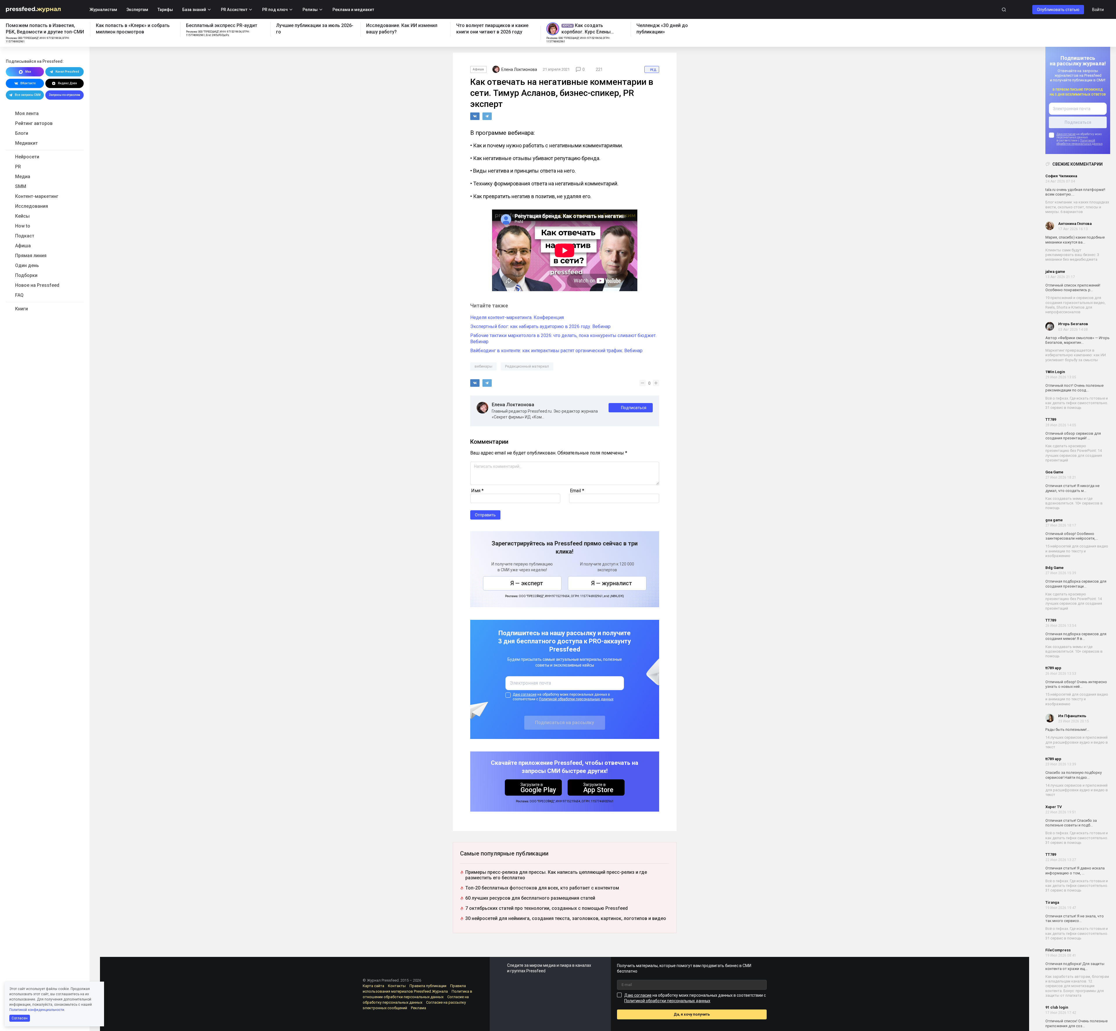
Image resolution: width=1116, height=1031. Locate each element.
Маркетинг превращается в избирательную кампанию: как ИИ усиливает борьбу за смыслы (1075, 355)
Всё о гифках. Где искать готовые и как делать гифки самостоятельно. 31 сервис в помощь (1076, 403)
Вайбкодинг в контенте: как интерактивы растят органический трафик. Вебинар (556, 350)
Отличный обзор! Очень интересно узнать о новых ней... (1076, 684)
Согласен (20, 1018)
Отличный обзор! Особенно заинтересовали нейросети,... (1071, 535)
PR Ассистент (234, 9)
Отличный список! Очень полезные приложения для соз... (1076, 1023)
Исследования (31, 206)
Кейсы (22, 216)
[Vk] (475, 116)
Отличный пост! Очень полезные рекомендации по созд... (1074, 387)
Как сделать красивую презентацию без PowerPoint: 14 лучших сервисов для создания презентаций (1073, 453)
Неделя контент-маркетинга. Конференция (517, 317)
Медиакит (26, 143)
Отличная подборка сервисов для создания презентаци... (1075, 583)
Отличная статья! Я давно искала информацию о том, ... (1075, 870)
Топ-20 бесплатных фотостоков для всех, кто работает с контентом (542, 888)
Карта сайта (373, 986)
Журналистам (103, 9)
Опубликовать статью (1058, 9)
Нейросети (27, 157)
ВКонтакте (28, 83)
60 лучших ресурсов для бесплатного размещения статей (530, 898)
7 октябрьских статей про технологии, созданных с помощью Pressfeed (546, 908)
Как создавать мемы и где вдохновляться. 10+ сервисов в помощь (1074, 503)
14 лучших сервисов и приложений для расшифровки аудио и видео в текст (1076, 742)
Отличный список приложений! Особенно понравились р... (1072, 287)
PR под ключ (275, 9)
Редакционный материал (527, 366)
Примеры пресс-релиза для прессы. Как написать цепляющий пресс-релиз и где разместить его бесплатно (556, 874)
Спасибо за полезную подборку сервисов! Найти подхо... (1073, 775)
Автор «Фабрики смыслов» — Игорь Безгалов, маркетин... (1077, 340)
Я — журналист (611, 583)
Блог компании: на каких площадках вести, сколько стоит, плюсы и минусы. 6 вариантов (1077, 207)
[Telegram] (487, 116)
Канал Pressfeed (67, 71)
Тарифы (165, 9)
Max (28, 71)
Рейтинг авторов (34, 123)
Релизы (310, 9)
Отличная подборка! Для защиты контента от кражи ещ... (1074, 966)
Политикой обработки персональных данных (1079, 142)
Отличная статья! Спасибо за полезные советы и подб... (1071, 822)
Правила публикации (427, 986)
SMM (20, 186)
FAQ (19, 295)
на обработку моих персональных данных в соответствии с (563, 696)
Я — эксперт (526, 583)
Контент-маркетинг (36, 196)
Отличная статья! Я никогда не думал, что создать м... (1072, 488)
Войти (1098, 9)
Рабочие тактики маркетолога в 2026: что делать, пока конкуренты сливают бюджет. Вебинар (563, 338)
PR (18, 166)
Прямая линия (30, 255)
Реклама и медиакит (353, 9)
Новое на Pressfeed (37, 285)
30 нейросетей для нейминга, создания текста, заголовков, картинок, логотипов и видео (565, 918)
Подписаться (633, 407)
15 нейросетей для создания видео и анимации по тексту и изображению (1076, 551)
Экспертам (137, 9)
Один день (27, 265)
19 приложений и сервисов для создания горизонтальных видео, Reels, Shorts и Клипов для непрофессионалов (1075, 305)
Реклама (418, 1008)
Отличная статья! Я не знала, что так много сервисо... (1074, 918)
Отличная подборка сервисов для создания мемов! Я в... (1075, 636)
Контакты (397, 986)
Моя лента (27, 113)
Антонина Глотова (1075, 223)
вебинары (483, 366)
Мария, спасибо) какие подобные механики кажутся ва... (1075, 239)
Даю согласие (1066, 134)
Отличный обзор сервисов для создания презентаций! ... (1073, 435)
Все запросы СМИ (28, 94)
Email (577, 490)
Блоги (21, 133)
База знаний (194, 9)
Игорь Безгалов (1073, 324)
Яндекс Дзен (67, 83)
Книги (21, 309)
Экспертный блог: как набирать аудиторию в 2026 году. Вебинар (540, 326)
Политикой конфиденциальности (36, 1010)
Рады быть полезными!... (1067, 729)
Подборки (26, 275)
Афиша (23, 245)
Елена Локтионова (513, 404)
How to (22, 226)
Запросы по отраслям (64, 94)
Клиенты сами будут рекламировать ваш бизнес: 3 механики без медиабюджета (1072, 255)
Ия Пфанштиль (1072, 716)
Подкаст (24, 236)
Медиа (22, 176)
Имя (477, 490)
